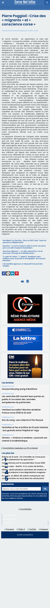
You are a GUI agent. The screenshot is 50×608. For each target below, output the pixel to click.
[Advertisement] (25, 566)
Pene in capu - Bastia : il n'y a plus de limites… (23, 466)
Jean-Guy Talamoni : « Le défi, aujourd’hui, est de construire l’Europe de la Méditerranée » (23, 252)
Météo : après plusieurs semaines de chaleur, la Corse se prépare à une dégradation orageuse (24, 471)
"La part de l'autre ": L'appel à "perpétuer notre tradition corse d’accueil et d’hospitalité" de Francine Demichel (24, 258)
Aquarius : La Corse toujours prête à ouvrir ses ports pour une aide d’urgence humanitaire (24, 247)
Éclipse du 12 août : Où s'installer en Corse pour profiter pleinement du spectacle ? (23, 458)
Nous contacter (8, 523)
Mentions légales (9, 519)
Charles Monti (7, 31)
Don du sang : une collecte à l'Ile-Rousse (22, 420)
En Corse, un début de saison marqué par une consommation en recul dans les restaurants (23, 477)
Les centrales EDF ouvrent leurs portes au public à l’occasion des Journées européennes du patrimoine (23, 399)
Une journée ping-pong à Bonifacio (19, 389)
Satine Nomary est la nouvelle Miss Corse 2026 (23, 463)
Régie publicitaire (9, 515)
